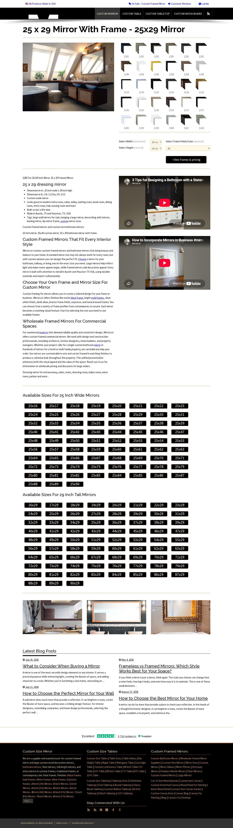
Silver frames (59, 779)
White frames (44, 779)
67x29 (95, 557)
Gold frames (29, 779)
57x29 (54, 548)
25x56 (33, 449)
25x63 (179, 449)
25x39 (179, 423)
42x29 (74, 531)
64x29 (33, 557)
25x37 (137, 423)
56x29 (33, 548)
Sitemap (186, 797)
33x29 (54, 522)
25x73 (54, 466)
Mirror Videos (167, 767)
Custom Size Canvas (190, 780)
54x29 (158, 539)
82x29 (74, 574)
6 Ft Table (99, 771)
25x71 (179, 458)
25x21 (137, 406)
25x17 (54, 406)
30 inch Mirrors (60, 783)
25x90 (74, 484)
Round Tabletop (123, 785)
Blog (163, 797)
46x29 (158, 531)
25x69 (137, 458)
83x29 (95, 574)
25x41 (54, 432)
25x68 (116, 458)
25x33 (54, 423)
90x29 (74, 583)
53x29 (137, 539)
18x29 (74, 505)
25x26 (74, 414)
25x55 (179, 440)
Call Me (205, 3)
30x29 (158, 513)
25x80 (33, 475)
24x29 (33, 513)
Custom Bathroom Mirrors (165, 758)
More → (28, 801)
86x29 (158, 574)
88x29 (33, 583)
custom (64, 221)
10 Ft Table (92, 775)
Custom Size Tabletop (98, 780)
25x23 (179, 406)
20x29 (116, 505)
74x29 (74, 566)
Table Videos (129, 758)
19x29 (95, 505)
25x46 (158, 432)
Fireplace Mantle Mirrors (173, 771)
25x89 (54, 484)
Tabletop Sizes (120, 780)
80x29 (33, 574)
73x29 (54, 566)
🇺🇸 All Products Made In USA (40, 3)
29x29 (137, 513)
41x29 (54, 531)
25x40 (33, 432)
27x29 (95, 513)
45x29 (137, 531)
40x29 (33, 531)
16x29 (33, 505)
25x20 (116, 406)
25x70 (158, 458)
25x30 (158, 414)
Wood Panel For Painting (193, 785)
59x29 (95, 548)
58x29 (74, 548)
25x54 (158, 440)
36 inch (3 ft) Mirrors (41, 788)
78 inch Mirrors (44, 796)
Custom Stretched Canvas (165, 785)
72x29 (33, 566)
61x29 (137, 548)
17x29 (54, 505)
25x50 (74, 440)
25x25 (54, 414)
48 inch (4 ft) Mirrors (41, 792)
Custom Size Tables (97, 758)
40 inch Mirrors (60, 788)
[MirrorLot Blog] (208, 14)
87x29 (179, 574)
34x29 (74, 522)
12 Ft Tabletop (125, 793)
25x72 (33, 466)
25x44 (116, 432)
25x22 (158, 406)
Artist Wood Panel (160, 789)
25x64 (33, 458)
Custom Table (131, 13)
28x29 (116, 513)
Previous (25, 67)
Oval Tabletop (105, 785)
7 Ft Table (127, 771)
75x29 (95, 566)
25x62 (158, 449)
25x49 (54, 440)
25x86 (158, 475)
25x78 (158, 466)
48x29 (33, 539)
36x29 (116, 522)
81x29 (54, 574)
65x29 (54, 557)
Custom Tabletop (158, 13)
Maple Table (108, 762)
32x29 (33, 522)
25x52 (116, 440)
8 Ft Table (139, 771)
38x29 (158, 522)
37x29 (137, 522)
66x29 (74, 557)
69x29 (137, 557)
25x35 (95, 423)
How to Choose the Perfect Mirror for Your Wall (68, 693)
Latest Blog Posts (39, 651)
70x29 (158, 557)
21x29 (137, 505)
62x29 (158, 548)
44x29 (116, 531)
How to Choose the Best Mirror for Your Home (163, 698)
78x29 (158, 566)
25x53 (137, 440)
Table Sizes (115, 758)
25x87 (179, 475)
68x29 (116, 557)
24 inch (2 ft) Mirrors (41, 783)
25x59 (95, 449)
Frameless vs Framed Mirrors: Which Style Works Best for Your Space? (159, 668)
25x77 (137, 466)
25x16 (33, 406)
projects (43, 332)
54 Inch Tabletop (107, 793)
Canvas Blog (181, 793)
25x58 (74, 449)
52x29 (116, 539)
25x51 (95, 440)
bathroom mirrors (32, 767)
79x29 (179, 566)
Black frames (74, 775)
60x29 (116, 548)
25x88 (33, 484)
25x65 (54, 458)
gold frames (97, 297)
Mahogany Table (125, 762)
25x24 (33, 414)
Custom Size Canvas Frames (186, 789)
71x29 (179, 557)
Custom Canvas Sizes (162, 793)
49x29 (54, 539)
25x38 (158, 423)
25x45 (137, 432)
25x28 (116, 414)
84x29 (116, 574)
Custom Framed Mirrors (163, 775)
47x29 (179, 531)
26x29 (74, 513)
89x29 (54, 583)
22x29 (158, 505)
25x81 (54, 475)
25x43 (95, 432)
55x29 (179, 539)
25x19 (95, 406)
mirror (97, 345)
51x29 (95, 539)
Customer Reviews (180, 3)
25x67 (95, 458)
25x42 (74, 432)
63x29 (179, 548)
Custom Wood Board (188, 13)
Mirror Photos (183, 767)
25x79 (179, 466)
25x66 (74, 458)
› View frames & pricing (186, 160)
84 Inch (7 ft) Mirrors (63, 796)
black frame (77, 297)
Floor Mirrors (194, 771)
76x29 (116, 566)
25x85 (137, 475)
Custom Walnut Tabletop (118, 789)
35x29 (95, 522)
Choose (82, 259)
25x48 (33, 440)
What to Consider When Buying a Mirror (61, 666)
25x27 (95, 414)
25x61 (137, 449)
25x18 (74, 406)
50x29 (74, 539)
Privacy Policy (62, 823)
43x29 (95, 531)
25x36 (116, 423)
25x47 (179, 432)
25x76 (116, 466)
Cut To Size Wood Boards (164, 780)
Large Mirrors (185, 775)
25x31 (179, 414)
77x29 (137, 566)
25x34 (74, 423)
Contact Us (174, 797)
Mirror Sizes (192, 762)
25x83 (95, 475)
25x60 (116, 449)
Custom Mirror (107, 13)
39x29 (179, 522)
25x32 (33, 423)
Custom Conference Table (108, 767)
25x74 (74, 466)
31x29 (179, 513)
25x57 (54, 449)
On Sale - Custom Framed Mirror (148, 3)
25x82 (74, 475)
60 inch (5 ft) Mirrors (63, 792)
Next (111, 67)
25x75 (95, 466)
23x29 (179, 505)
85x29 (137, 574)
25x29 (137, 414)
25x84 (116, 475)
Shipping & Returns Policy (83, 823)
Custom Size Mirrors (173, 762)
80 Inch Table (113, 771)
